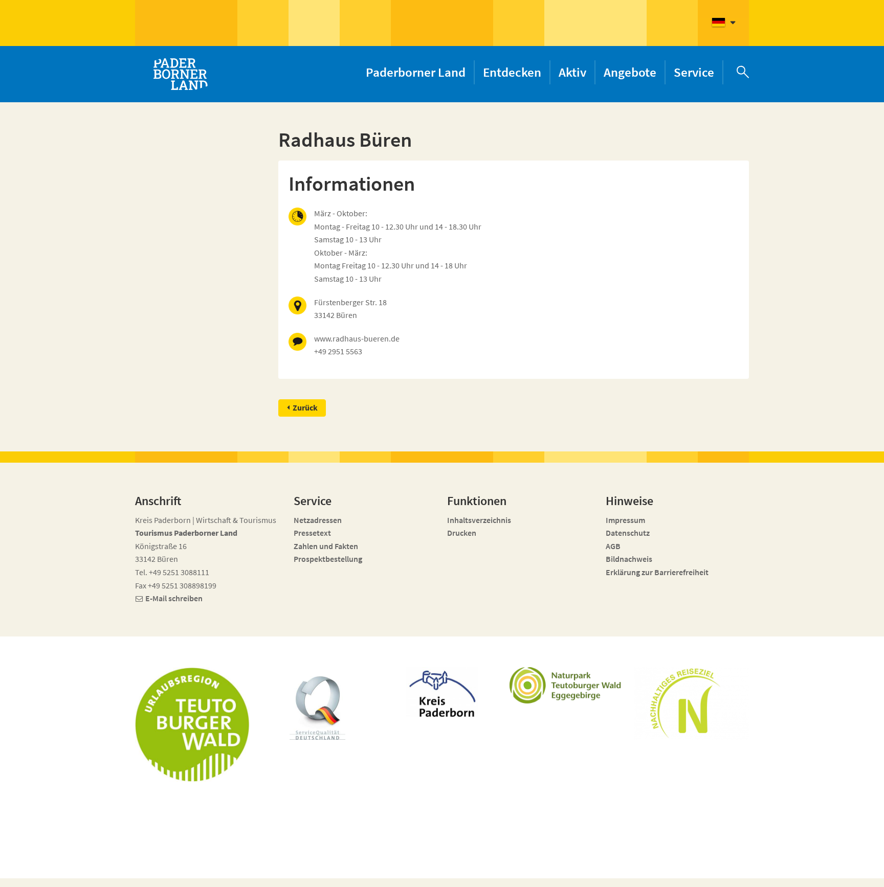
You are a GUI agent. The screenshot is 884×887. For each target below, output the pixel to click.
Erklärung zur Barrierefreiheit (657, 572)
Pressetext (312, 533)
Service (694, 72)
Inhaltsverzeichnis (479, 520)
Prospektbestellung (328, 559)
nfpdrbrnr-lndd (368, 867)
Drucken (461, 533)
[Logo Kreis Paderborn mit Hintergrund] (442, 692)
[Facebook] (659, 873)
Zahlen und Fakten (326, 546)
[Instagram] (677, 873)
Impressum (625, 520)
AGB (613, 546)
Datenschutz (628, 533)
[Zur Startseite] (180, 74)
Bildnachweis (629, 559)
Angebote (630, 72)
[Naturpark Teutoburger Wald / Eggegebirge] (567, 685)
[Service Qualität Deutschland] (317, 708)
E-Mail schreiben (174, 598)
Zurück (305, 407)
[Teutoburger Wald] (192, 724)
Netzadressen (318, 520)
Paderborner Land (416, 72)
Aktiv (572, 72)
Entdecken (512, 72)
